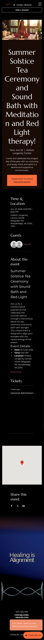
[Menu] (40, 4)
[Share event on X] (17, 506)
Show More (16, 372)
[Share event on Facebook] (12, 506)
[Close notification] (40, 622)
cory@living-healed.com (22, 616)
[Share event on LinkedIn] (23, 506)
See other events (22, 182)
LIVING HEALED (24, 5)
